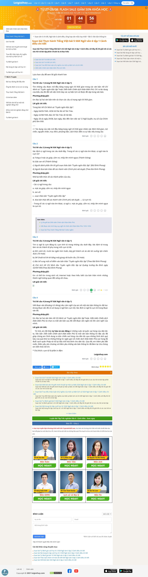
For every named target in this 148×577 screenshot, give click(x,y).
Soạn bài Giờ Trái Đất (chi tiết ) (45, 62)
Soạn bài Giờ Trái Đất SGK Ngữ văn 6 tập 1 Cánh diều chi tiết (58, 378)
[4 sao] (108, 366)
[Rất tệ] (91, 136)
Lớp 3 (97, 3)
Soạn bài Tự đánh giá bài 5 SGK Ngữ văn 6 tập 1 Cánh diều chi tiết (60, 401)
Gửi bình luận (39, 536)
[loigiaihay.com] (23, 4)
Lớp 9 (57, 3)
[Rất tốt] (105, 136)
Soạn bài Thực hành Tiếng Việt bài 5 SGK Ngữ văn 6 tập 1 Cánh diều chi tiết (69, 42)
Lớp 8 (63, 3)
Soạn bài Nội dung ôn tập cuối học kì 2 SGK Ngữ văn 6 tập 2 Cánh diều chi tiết (61, 553)
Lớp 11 (44, 3)
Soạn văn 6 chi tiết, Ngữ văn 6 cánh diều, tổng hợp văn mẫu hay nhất (60, 37)
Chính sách (29, 569)
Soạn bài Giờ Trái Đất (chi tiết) (45, 59)
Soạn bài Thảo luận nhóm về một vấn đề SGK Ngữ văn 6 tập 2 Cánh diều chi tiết (61, 558)
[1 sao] (100, 366)
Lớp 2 (103, 3)
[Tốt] (101, 136)
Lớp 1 (110, 3)
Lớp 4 (90, 3)
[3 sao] (105, 366)
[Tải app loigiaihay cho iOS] (136, 40)
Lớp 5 (83, 3)
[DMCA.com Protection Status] (56, 574)
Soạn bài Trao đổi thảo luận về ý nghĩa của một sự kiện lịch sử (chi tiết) (59, 65)
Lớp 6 (77, 3)
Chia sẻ (47, 367)
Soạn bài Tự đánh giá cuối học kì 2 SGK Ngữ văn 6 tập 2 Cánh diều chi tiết (59, 551)
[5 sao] (110, 366)
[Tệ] (94, 136)
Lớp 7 (70, 3)
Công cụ (117, 3)
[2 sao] (103, 366)
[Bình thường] (98, 136)
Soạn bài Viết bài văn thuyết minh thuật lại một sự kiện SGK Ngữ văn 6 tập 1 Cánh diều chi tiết (70, 385)
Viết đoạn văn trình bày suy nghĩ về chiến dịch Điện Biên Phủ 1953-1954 (66, 226)
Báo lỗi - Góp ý (72, 423)
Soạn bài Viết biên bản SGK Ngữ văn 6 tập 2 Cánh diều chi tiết (55, 560)
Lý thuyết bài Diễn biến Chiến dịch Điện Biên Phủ (58, 222)
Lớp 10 (50, 3)
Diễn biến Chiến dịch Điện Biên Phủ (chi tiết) (50, 68)
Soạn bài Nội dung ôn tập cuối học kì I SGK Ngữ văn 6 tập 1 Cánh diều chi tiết (64, 406)
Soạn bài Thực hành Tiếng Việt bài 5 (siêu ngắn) (57, 230)
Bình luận (38, 367)
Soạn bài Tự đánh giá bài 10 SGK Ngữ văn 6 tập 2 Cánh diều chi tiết (57, 555)
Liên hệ (19, 569)
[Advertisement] (130, 95)
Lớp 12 (37, 3)
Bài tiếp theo (72, 372)
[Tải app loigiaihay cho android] (122, 40)
